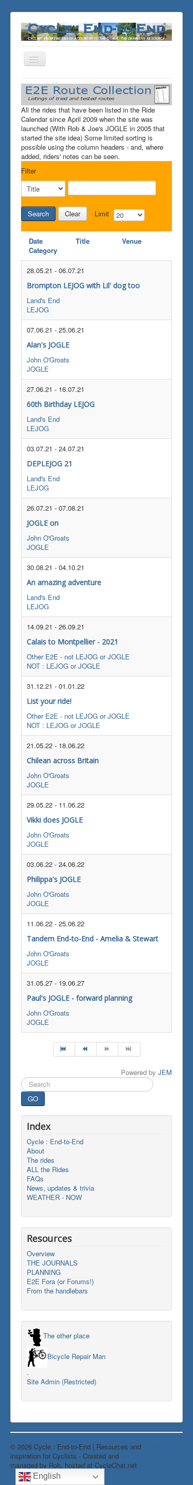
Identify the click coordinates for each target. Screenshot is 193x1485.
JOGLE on (43, 523)
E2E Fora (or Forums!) (60, 1281)
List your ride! (49, 701)
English (46, 1476)
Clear (72, 213)
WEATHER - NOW (54, 1197)
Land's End (43, 300)
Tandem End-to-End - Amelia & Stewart (93, 938)
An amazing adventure (64, 582)
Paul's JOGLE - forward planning (79, 998)
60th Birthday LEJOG (61, 404)
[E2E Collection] (96, 93)
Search (38, 213)
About (35, 1151)
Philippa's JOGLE (54, 879)
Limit (102, 213)
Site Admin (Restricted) (61, 1381)
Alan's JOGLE (48, 345)
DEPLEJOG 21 (50, 463)
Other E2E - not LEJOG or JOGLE (78, 656)
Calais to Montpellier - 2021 (72, 641)
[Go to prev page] (86, 1049)
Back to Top (165, 1446)
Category (43, 250)
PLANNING (44, 1272)
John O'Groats (48, 360)
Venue (132, 241)
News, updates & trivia (60, 1188)
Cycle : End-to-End (55, 1141)
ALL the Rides (48, 1169)
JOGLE (38, 369)
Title (83, 241)
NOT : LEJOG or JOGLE (63, 666)
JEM (165, 1072)
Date (36, 241)
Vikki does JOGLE (55, 820)
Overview (41, 1253)
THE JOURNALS (52, 1263)
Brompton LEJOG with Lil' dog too (83, 285)
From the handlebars (57, 1291)
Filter (28, 171)
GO (33, 1098)
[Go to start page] (64, 1049)
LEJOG (38, 309)
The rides (41, 1160)
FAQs (35, 1178)
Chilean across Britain (63, 760)
